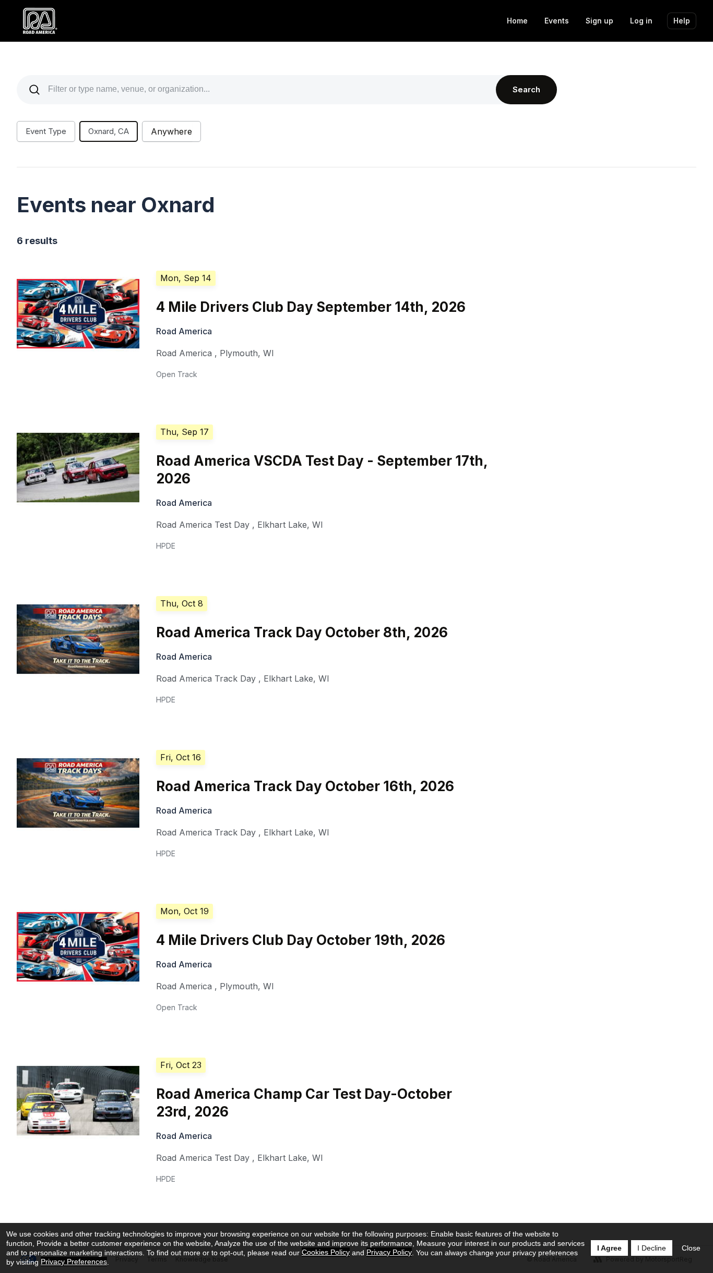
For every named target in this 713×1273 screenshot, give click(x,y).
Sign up (599, 20)
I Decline (651, 1248)
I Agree (609, 1248)
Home (517, 20)
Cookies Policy (326, 1252)
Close (691, 1248)
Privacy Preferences (74, 1261)
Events (556, 20)
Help (681, 20)
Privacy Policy (389, 1252)
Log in (641, 20)
